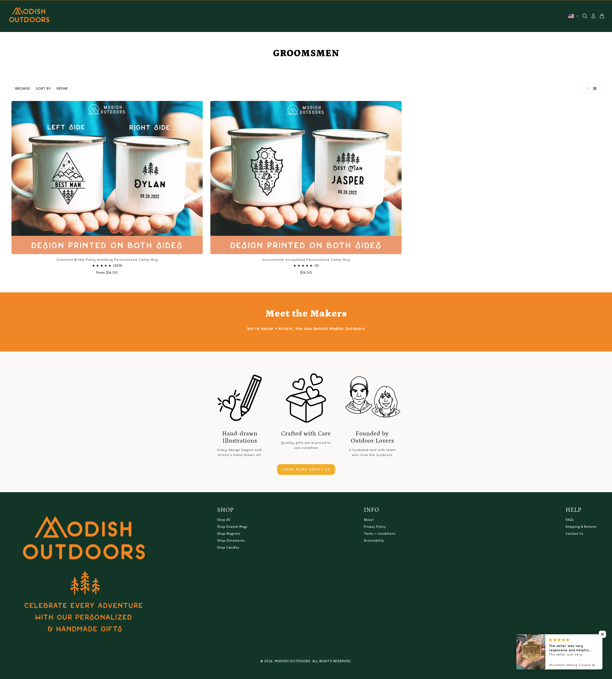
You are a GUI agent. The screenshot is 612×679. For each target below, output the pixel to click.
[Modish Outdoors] (29, 16)
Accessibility (374, 540)
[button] (586, 88)
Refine (62, 88)
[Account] (593, 16)
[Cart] (602, 16)
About (369, 520)
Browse (22, 88)
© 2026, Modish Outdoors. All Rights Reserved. (306, 661)
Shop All (223, 520)
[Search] (584, 16)
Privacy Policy (375, 527)
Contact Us (575, 533)
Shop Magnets (228, 533)
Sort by (43, 88)
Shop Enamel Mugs (232, 527)
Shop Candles (228, 547)
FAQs (570, 520)
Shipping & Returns (581, 527)
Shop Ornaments (231, 540)
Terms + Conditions (380, 533)
